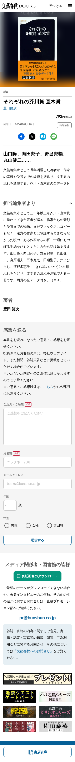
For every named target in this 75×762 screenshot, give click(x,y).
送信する (37, 540)
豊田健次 (10, 108)
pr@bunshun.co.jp (37, 618)
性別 (6, 518)
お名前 (7, 453)
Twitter (32, 136)
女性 (35, 525)
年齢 (6, 496)
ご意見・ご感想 (13, 404)
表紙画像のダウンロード (39, 576)
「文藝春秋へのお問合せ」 (33, 651)
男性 (14, 525)
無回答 (58, 525)
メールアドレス (13, 475)
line (53, 136)
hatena (43, 136)
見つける (55, 6)
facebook (21, 136)
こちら (48, 387)
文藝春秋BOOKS (18, 6)
